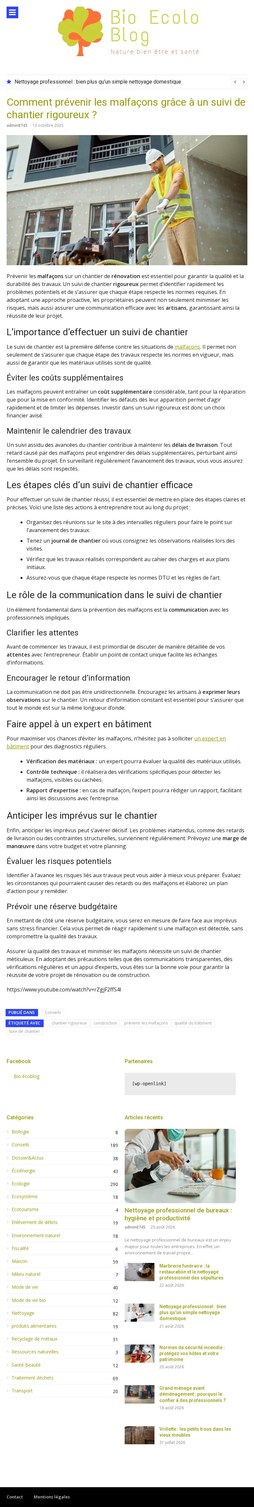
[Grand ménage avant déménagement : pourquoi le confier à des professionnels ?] (139, 1394)
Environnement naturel (36, 1235)
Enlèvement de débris (35, 1222)
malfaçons (187, 346)
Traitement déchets (33, 1378)
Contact (15, 1497)
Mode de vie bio (29, 1300)
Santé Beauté (26, 1365)
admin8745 (17, 125)
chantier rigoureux (69, 1023)
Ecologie (21, 1184)
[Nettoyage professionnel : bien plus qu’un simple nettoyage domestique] (139, 1313)
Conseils (53, 1012)
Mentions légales (52, 1497)
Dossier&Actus (28, 1158)
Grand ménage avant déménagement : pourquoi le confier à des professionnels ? (192, 1394)
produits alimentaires (34, 1326)
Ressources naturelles (35, 1352)
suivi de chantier (24, 1031)
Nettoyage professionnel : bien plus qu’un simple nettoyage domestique (98, 82)
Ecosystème (25, 1197)
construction (105, 1023)
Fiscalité (20, 1248)
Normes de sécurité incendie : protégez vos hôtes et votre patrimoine (192, 1353)
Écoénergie (23, 1171)
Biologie (20, 1132)
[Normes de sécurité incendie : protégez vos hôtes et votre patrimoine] (139, 1354)
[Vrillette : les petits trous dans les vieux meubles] (139, 1435)
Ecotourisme (25, 1209)
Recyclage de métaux (34, 1339)
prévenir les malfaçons (146, 1023)
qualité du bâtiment (193, 1023)
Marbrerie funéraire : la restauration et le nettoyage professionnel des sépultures (191, 1271)
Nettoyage (23, 1313)
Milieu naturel (26, 1274)
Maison (19, 1261)
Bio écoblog (26, 1076)
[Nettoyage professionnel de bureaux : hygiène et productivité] (180, 1166)
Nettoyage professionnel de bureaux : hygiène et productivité (178, 1214)
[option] (131, 82)
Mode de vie (25, 1287)
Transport (22, 1391)
